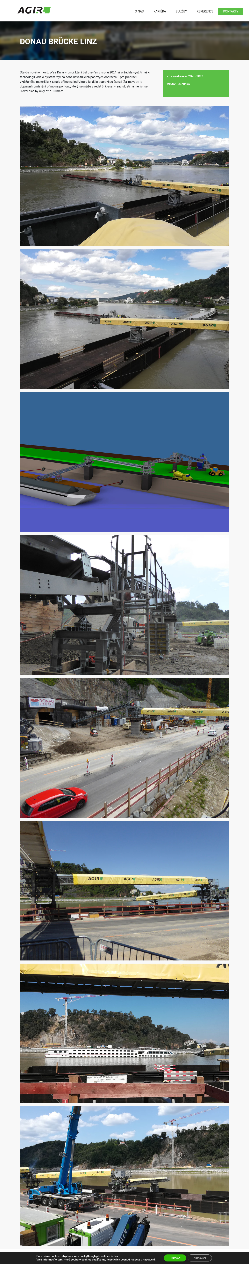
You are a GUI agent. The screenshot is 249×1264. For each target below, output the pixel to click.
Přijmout (175, 1258)
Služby (181, 11)
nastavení (149, 1259)
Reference (205, 11)
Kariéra (159, 11)
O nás (139, 11)
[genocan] (34, 9)
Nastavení (200, 1258)
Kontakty (230, 11)
